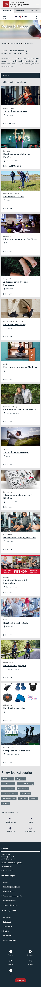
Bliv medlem (20, 980)
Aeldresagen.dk (7, 10)
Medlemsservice (8, 891)
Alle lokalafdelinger (9, 940)
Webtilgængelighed (9, 900)
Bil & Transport (7, 779)
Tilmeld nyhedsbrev (10, 905)
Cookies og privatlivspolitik (12, 896)
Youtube (30, 964)
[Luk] (1, 4)
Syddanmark (7, 926)
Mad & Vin (23, 798)
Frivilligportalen (34, 10)
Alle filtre (6, 75)
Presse (5, 882)
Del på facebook (11, 822)
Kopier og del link (30, 831)
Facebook (11, 955)
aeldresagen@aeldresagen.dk (11, 863)
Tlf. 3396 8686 (6, 866)
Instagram (30, 955)
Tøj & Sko (6, 803)
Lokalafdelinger (20, 10)
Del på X (30, 822)
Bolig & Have (21, 779)
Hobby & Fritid (25, 794)
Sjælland (6, 931)
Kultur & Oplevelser (9, 798)
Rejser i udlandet (8, 789)
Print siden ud (11, 831)
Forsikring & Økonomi (9, 794)
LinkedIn (11, 964)
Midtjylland (7, 922)
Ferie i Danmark (23, 789)
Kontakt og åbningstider (11, 887)
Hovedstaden (7, 936)
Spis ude (33, 798)
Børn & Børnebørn (8, 784)
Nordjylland (7, 917)
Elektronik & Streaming (26, 784)
